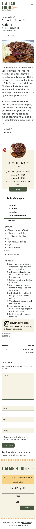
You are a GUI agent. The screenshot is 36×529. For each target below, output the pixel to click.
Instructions (13, 212)
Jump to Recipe (10, 36)
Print (18, 189)
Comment (6, 375)
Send (26, 508)
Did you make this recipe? (17, 215)
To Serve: (14, 208)
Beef (13, 17)
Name (5, 408)
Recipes (4, 17)
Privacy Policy (27, 522)
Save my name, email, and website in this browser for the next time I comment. (16, 438)
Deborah (6, 28)
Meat (9, 17)
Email (5, 419)
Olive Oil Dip (6, 347)
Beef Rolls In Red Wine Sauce (28, 349)
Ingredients (12, 205)
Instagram (19, 328)
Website (5, 430)
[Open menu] (32, 5)
